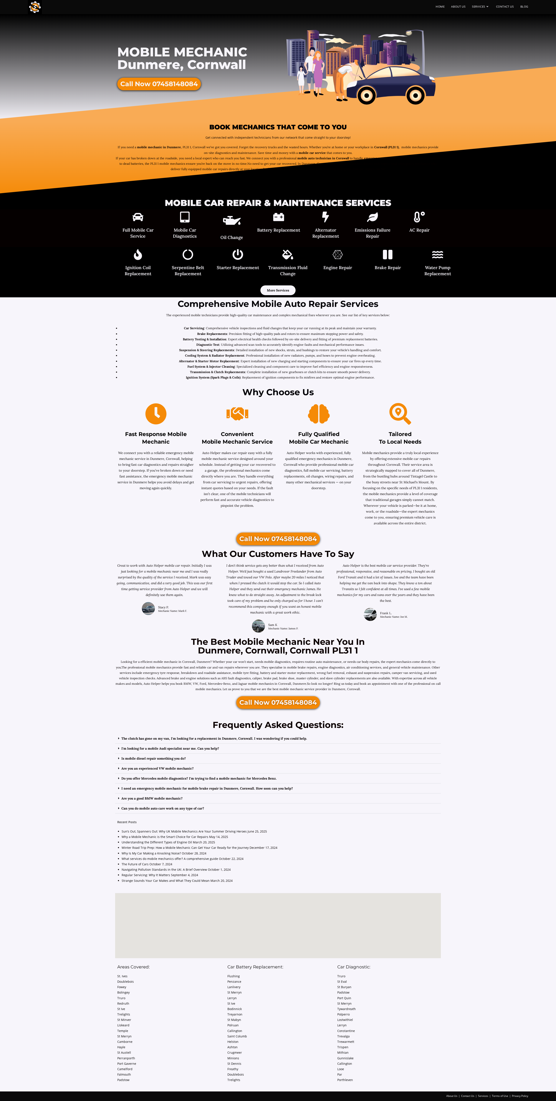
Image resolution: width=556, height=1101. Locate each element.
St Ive (121, 1009)
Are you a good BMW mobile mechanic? (152, 798)
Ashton (232, 1047)
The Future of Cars (135, 864)
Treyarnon (234, 1014)
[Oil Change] (232, 221)
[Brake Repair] (387, 255)
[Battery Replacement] (278, 218)
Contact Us (467, 1096)
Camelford (124, 1069)
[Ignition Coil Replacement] (137, 255)
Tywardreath (346, 1009)
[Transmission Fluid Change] (287, 255)
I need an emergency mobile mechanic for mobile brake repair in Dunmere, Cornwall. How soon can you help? (207, 788)
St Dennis (234, 1064)
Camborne (124, 1042)
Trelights (123, 1014)
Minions (233, 1058)
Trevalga (343, 1036)
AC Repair (419, 230)
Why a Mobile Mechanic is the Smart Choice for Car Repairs (165, 837)
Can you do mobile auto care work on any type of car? (162, 808)
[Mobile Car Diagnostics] (184, 218)
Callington (234, 1031)
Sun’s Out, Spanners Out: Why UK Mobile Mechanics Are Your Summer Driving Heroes (184, 831)
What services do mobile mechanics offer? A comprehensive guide (170, 859)
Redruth (123, 1003)
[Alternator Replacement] (325, 218)
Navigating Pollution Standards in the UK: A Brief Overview (164, 869)
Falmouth (124, 1074)
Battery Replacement (278, 230)
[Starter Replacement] (237, 255)
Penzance (234, 981)
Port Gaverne (126, 1064)
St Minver (124, 1020)
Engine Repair (337, 267)
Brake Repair (388, 267)
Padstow (123, 1080)
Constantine (346, 1031)
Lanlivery (233, 987)
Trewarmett (345, 1042)
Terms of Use (500, 1096)
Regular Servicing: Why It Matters (146, 875)
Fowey (121, 987)
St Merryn (124, 1036)
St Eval (342, 981)
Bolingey (123, 992)
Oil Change (231, 237)
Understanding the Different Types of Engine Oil (157, 842)
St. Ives (122, 976)
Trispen (342, 1047)
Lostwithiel (345, 1020)
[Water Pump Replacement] (437, 255)
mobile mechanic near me (166, 571)
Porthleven (345, 1080)
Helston (232, 1042)
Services (483, 1096)
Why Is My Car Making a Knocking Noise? (151, 853)
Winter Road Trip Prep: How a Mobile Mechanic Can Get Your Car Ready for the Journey (185, 848)
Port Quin (344, 998)
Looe (340, 1069)
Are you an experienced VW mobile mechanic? (157, 768)
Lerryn (232, 998)
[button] (278, 739)
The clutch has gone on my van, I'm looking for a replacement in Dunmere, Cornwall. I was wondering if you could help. (214, 738)
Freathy (232, 1069)
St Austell (124, 1052)
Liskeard (123, 1025)
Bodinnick (234, 1009)
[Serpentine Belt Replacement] (187, 255)
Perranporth (126, 1058)
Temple (122, 1031)
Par (339, 1074)
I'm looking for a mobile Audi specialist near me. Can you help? (170, 748)
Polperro (343, 1014)
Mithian (343, 1052)
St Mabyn (234, 1020)
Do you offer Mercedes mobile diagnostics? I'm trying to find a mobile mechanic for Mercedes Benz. (199, 778)
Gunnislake (345, 1058)
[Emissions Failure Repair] (372, 218)
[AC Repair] (419, 218)
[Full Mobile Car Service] (137, 218)
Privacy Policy (520, 1096)
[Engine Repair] (337, 255)
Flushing (233, 976)
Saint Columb (237, 1036)
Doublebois (125, 981)
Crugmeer (234, 1052)
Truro (121, 998)
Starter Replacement (238, 267)
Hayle (121, 1047)
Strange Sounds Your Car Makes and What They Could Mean (166, 881)
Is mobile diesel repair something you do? (153, 758)
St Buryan (344, 987)
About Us (451, 1096)
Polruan (233, 1025)
